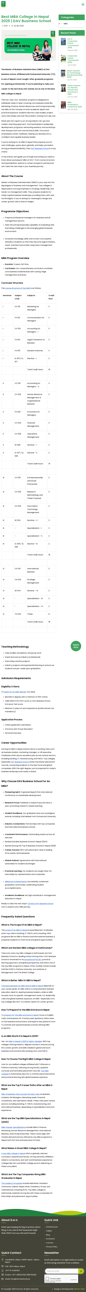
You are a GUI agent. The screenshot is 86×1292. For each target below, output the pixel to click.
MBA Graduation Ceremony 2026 (75, 104)
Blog (48, 1235)
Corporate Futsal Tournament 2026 (73, 59)
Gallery (49, 1231)
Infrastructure (52, 1227)
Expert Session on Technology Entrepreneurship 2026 (74, 74)
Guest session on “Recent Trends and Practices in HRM (74, 89)
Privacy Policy (51, 1246)
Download (50, 1239)
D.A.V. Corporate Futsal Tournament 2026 (73, 43)
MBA (66, 23)
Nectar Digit (79, 1289)
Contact (49, 1242)
